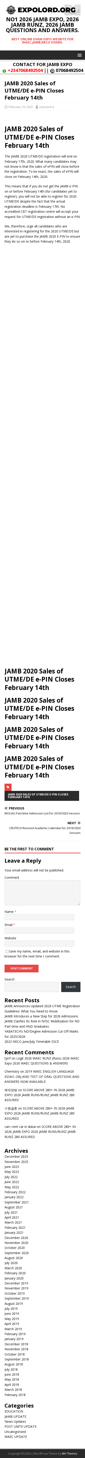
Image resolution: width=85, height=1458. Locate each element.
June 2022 (12, 1182)
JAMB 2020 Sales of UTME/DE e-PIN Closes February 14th (38, 795)
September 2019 (17, 1298)
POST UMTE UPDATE (20, 1426)
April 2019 (12, 1324)
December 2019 (16, 1283)
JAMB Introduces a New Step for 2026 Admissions (41, 1016)
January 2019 (14, 1339)
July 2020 (11, 1263)
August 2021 (14, 1207)
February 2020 (15, 1273)
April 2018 (12, 1384)
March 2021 (13, 1222)
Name (10, 911)
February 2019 (15, 1334)
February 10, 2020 (21, 107)
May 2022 (12, 1187)
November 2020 (16, 1243)
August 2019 (14, 1303)
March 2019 (13, 1329)
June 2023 (12, 1166)
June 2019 (12, 1313)
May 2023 (12, 1171)
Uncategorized (15, 1431)
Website (10, 938)
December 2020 (16, 1238)
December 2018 (16, 1344)
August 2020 (14, 1258)
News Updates (15, 1421)
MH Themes (69, 1454)
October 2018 (15, 1354)
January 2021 (14, 1232)
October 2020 (15, 1248)
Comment (12, 877)
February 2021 (15, 1227)
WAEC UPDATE (16, 1436)
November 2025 (16, 1162)
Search (10, 979)
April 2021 (12, 1217)
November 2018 (16, 1349)
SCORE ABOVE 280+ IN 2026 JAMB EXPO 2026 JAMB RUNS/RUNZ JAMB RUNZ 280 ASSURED (40, 1095)
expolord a (46, 107)
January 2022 (14, 1197)
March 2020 (13, 1268)
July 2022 (11, 1177)
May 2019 (12, 1319)
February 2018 (15, 1395)
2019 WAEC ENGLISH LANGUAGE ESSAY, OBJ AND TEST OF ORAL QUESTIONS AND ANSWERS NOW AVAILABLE (42, 1076)
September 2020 (17, 1253)
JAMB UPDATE (15, 1416)
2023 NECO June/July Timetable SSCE (32, 1041)
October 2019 (15, 1293)
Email (9, 925)
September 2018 (17, 1359)
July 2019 (11, 1308)
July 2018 (11, 1369)
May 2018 (12, 1379)
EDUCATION (14, 1411)
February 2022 (15, 1192)
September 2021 (17, 1202)
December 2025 (16, 1156)
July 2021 (11, 1212)
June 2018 (12, 1374)
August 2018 (14, 1364)
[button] (79, 55)
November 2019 (16, 1288)
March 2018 (13, 1389)
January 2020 (14, 1278)
